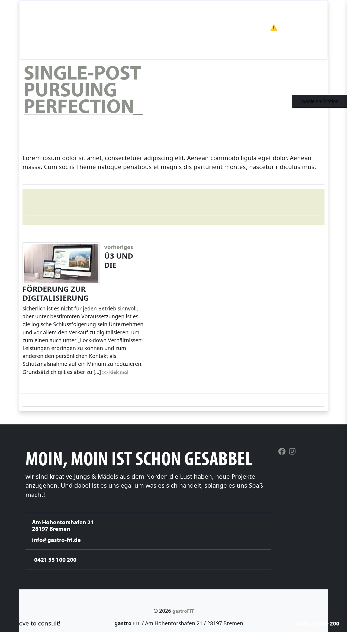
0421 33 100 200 (318, 623)
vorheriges (118, 247)
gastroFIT (183, 610)
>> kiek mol (115, 372)
